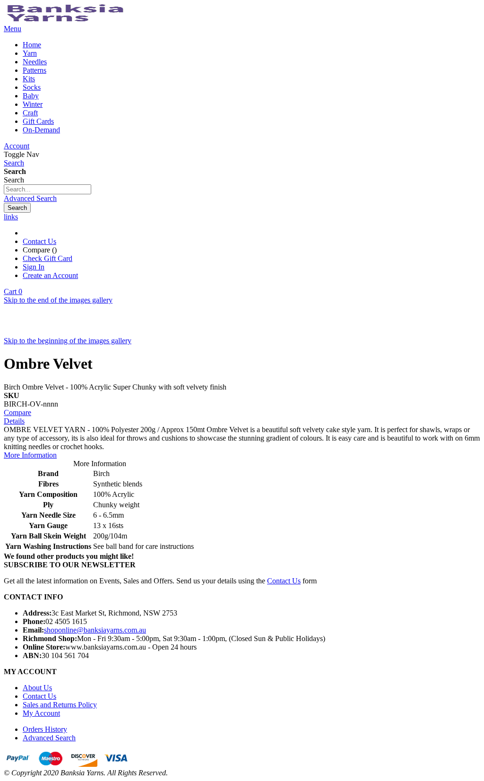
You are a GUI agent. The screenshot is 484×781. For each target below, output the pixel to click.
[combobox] (47, 189)
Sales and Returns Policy (60, 705)
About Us (37, 688)
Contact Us (39, 241)
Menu (12, 29)
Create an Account (50, 275)
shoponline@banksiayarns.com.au (95, 630)
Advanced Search (30, 198)
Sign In (33, 267)
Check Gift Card (47, 258)
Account (16, 146)
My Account (41, 713)
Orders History (45, 729)
